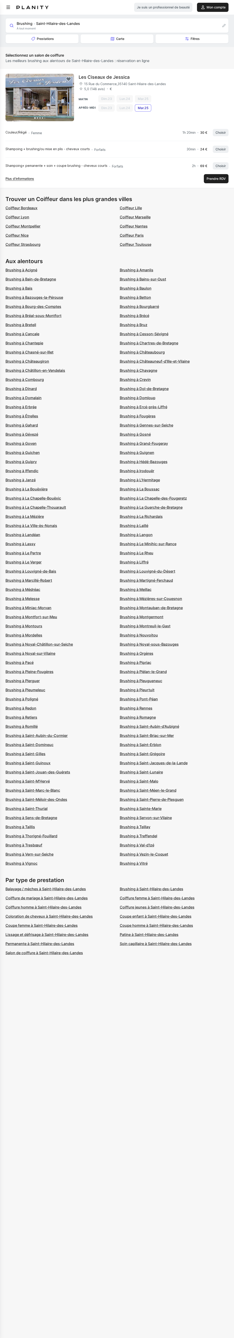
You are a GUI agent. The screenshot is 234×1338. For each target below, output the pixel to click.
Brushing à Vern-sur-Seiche (29, 854)
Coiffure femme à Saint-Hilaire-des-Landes (157, 898)
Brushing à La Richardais (141, 516)
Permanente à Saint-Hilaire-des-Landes (39, 943)
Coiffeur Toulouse (135, 244)
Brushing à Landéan (22, 534)
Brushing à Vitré (134, 863)
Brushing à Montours (23, 626)
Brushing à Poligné (21, 699)
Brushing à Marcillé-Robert (28, 580)
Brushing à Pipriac (135, 662)
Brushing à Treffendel (138, 836)
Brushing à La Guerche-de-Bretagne (151, 507)
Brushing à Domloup (137, 397)
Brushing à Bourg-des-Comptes (33, 306)
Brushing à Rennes (136, 708)
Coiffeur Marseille (135, 217)
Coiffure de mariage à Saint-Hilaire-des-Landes (46, 898)
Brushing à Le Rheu (136, 553)
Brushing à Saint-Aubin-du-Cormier (36, 735)
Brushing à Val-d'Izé (137, 845)
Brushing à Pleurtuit (137, 690)
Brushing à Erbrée (21, 407)
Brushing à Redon (20, 708)
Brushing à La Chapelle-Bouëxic (33, 498)
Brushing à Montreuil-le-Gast (145, 626)
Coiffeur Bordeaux (21, 208)
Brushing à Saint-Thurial (26, 808)
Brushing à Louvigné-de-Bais (30, 571)
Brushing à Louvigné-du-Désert (147, 571)
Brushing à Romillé (21, 726)
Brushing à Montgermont (141, 617)
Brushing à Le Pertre (23, 553)
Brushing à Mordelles (23, 635)
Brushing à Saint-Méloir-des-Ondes (36, 799)
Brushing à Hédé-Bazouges (144, 461)
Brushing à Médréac (22, 589)
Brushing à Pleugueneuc (141, 680)
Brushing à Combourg (24, 379)
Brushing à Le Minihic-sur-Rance (148, 544)
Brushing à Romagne (138, 717)
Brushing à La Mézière (24, 516)
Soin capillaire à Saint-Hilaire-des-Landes (156, 943)
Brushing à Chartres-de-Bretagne (149, 343)
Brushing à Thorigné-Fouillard (31, 836)
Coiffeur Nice (17, 235)
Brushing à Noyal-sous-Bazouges (149, 644)
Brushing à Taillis (20, 827)
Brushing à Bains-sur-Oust (143, 279)
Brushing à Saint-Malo (139, 781)
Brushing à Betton (135, 297)
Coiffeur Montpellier (22, 226)
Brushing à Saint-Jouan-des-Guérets (37, 772)
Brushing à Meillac (136, 589)
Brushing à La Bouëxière (26, 489)
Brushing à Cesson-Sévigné (144, 334)
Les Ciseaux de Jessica (104, 77)
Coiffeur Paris (132, 235)
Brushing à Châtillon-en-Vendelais (35, 370)
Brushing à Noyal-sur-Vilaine (30, 653)
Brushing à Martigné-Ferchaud (146, 580)
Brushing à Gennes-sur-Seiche (146, 425)
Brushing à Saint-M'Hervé (27, 781)
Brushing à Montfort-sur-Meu (31, 617)
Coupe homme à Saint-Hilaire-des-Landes (156, 925)
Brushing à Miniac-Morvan (28, 607)
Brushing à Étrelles (21, 416)
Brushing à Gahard (21, 425)
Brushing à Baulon (136, 288)
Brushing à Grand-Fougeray (144, 443)
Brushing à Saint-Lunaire (141, 772)
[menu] (8, 7)
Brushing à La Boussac (140, 489)
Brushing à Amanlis (136, 270)
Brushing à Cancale (22, 334)
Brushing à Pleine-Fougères (29, 671)
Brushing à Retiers (21, 717)
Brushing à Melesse (22, 598)
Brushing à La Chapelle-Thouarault (35, 507)
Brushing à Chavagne (138, 370)
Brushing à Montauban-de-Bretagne (151, 607)
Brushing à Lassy (20, 544)
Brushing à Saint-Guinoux (28, 763)
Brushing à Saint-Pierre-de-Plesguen (152, 799)
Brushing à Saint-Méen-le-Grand (148, 790)
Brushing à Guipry (21, 461)
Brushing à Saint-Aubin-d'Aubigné (149, 726)
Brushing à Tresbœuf (23, 845)
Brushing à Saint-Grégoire (142, 753)
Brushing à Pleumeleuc (25, 690)
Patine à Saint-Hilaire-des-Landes (149, 934)
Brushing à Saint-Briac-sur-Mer (147, 735)
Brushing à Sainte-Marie (141, 808)
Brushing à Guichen (22, 452)
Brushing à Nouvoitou (139, 635)
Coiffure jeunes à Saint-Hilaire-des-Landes (157, 907)
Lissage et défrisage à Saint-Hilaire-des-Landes (46, 934)
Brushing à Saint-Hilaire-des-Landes (151, 889)
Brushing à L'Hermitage (140, 480)
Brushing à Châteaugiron (27, 361)
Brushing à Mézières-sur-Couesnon (151, 598)
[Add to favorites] (68, 79)
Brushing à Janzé (20, 480)
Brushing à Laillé (134, 525)
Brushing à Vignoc (21, 863)
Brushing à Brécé (134, 315)
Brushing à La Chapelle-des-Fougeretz (153, 498)
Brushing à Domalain (23, 397)
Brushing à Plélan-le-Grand (143, 671)
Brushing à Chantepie (24, 343)
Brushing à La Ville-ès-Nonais (31, 525)
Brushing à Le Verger (23, 562)
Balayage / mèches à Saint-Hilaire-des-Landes (45, 889)
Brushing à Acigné (21, 270)
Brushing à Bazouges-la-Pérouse (34, 297)
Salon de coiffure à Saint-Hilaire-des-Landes (44, 952)
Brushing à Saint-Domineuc (29, 744)
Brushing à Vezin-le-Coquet (144, 854)
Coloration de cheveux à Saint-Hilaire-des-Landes (49, 916)
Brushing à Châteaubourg (142, 352)
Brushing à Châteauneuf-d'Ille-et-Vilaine (155, 361)
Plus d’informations (19, 179)
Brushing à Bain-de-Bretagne (30, 279)
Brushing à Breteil (20, 324)
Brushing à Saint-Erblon (140, 744)
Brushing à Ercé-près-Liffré (143, 407)
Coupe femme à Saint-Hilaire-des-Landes (41, 925)
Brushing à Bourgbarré (139, 306)
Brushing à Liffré (134, 562)
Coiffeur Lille (131, 208)
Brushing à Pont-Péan (139, 699)
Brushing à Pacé (19, 662)
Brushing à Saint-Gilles (25, 753)
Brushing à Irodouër (137, 471)
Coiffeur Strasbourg (22, 244)
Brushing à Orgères (136, 653)
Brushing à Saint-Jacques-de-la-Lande (154, 763)
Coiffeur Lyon (17, 217)
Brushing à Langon (136, 534)
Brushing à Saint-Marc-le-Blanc (32, 790)
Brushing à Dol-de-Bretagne (144, 388)
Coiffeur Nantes (134, 226)
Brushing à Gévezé (21, 434)
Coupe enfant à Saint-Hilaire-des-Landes (155, 916)
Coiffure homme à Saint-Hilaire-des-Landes (43, 907)
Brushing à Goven (21, 443)
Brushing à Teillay (135, 827)
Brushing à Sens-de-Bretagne (31, 817)
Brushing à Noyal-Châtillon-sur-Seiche (39, 644)
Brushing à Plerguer (22, 680)
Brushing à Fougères (138, 416)
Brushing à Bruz (133, 324)
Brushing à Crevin (135, 379)
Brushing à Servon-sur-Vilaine (146, 817)
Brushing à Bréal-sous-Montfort (33, 315)
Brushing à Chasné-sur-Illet (29, 352)
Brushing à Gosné (135, 434)
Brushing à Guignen (137, 452)
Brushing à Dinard (21, 388)
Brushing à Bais (18, 288)
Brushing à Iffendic (21, 471)
